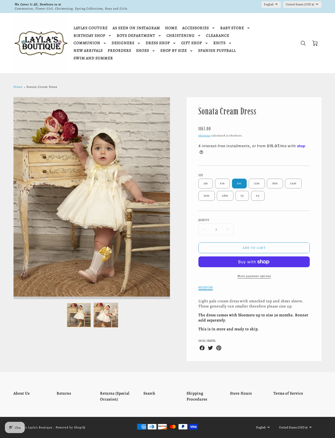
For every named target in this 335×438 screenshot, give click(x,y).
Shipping (204, 135)
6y (258, 195)
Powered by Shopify (71, 427)
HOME (171, 28)
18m (275, 183)
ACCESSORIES (195, 28)
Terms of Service (288, 393)
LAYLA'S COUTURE (91, 28)
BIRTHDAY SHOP (89, 35)
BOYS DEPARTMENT (136, 35)
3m (206, 183)
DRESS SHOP (158, 43)
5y (242, 195)
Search (149, 393)
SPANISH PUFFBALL (217, 50)
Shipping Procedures (197, 396)
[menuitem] (90, 28)
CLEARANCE (217, 35)
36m (207, 195)
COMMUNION (87, 43)
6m (222, 183)
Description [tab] (205, 287)
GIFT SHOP (191, 43)
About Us (21, 393)
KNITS (219, 43)
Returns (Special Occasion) (114, 396)
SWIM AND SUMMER (93, 58)
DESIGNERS (123, 43)
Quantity (203, 220)
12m (257, 183)
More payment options (254, 276)
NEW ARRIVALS (88, 50)
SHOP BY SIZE (173, 50)
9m (239, 183)
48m (225, 195)
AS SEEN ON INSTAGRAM (136, 28)
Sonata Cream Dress (41, 87)
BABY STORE (232, 28)
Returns (64, 393)
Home (18, 87)
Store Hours (241, 393)
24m (293, 183)
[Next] (173, 198)
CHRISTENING (181, 35)
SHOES (142, 50)
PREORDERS (119, 50)
